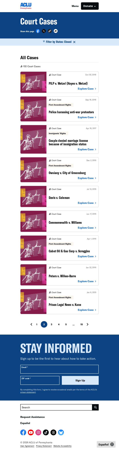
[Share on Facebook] (38, 32)
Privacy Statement (44, 446)
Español (25, 423)
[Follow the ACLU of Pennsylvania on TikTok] (46, 433)
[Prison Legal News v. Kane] (59, 301)
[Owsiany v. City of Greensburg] (59, 169)
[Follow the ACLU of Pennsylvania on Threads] (53, 433)
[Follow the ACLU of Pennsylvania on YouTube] (31, 433)
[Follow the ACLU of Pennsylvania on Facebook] (23, 433)
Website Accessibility (62, 446)
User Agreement (27, 446)
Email (24, 367)
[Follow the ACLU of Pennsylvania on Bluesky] (61, 433)
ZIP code (26, 378)
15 (81, 324)
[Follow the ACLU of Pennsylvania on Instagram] (38, 433)
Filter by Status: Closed (59, 42)
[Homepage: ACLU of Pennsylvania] (30, 6)
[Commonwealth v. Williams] (59, 221)
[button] (50, 31)
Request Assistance (32, 416)
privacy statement (28, 392)
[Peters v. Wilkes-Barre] (59, 274)
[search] (95, 407)
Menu (75, 6)
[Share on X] (44, 32)
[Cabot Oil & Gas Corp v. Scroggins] (59, 248)
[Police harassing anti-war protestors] (59, 109)
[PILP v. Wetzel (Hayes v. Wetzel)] (59, 82)
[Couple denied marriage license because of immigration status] (59, 139)
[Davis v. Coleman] (59, 196)
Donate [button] (88, 6)
